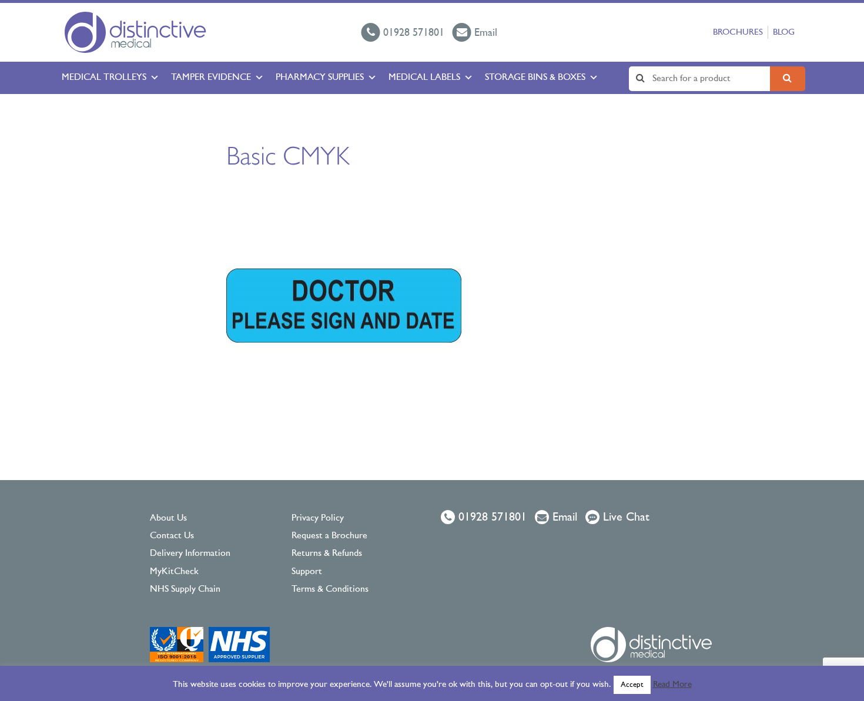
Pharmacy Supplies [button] (320, 77)
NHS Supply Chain (185, 589)
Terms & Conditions (330, 589)
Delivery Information (190, 553)
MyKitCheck (174, 571)
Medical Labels (424, 77)
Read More (672, 684)
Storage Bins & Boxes (535, 77)
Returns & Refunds (327, 553)
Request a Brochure (329, 536)
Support (307, 571)
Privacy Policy (318, 518)
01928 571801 (491, 518)
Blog (784, 32)
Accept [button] (632, 685)
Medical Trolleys (104, 77)
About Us (168, 518)
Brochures (738, 32)
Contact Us (172, 536)
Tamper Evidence (211, 77)
